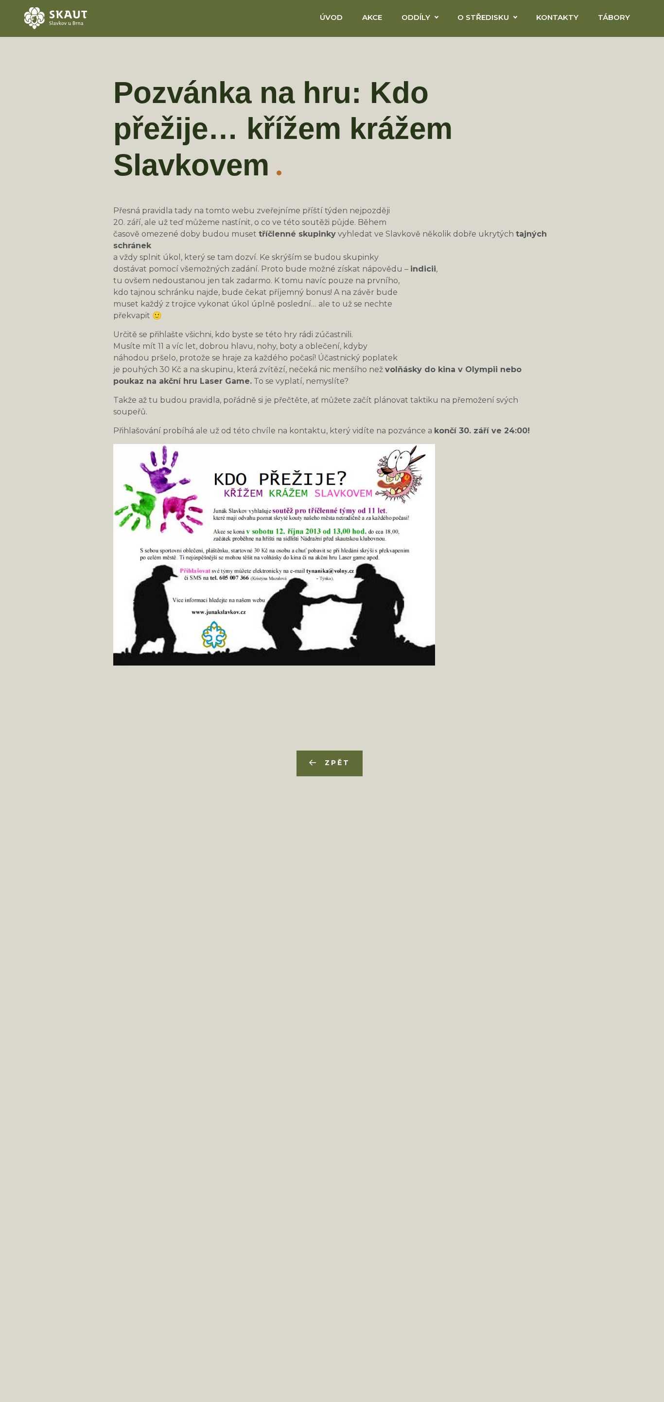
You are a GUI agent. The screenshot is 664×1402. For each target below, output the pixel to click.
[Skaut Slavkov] (55, 17)
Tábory (614, 17)
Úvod (331, 17)
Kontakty (557, 17)
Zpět (337, 762)
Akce (372, 17)
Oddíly (416, 17)
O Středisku (483, 17)
